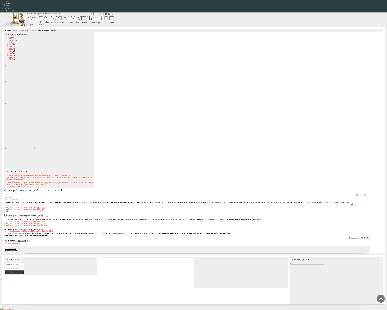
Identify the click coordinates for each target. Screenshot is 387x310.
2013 (10, 59)
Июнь (12, 40)
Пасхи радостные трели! (14, 181)
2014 (10, 57)
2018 (10, 50)
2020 (10, 46)
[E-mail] (366, 195)
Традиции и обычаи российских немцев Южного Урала (25, 184)
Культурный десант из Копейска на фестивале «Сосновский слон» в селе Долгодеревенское (38, 175)
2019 (10, 48)
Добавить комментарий (12, 243)
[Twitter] (21, 240)
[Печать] (359, 195)
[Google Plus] (30, 240)
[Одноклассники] (23, 240)
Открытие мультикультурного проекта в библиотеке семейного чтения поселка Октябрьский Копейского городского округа (49, 177)
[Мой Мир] (25, 240)
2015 (10, 55)
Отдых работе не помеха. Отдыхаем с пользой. (33, 190)
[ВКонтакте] (19, 240)
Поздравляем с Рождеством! (16, 186)
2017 (10, 52)
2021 (10, 44)
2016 (10, 53)
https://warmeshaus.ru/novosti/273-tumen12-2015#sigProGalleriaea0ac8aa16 (28, 217)
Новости (21, 30)
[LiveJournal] (27, 240)
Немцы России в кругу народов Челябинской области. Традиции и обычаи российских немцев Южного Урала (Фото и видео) (50, 183)
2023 (10, 43)
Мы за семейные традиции (15, 179)
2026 (10, 38)
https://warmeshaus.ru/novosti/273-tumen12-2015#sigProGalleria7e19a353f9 (28, 231)
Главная (14, 30)
